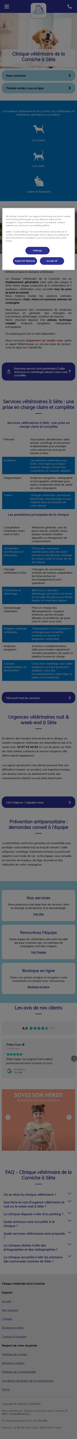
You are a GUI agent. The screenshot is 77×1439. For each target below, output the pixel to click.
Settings (37, 250)
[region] (38, 239)
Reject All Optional (25, 260)
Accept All (52, 260)
